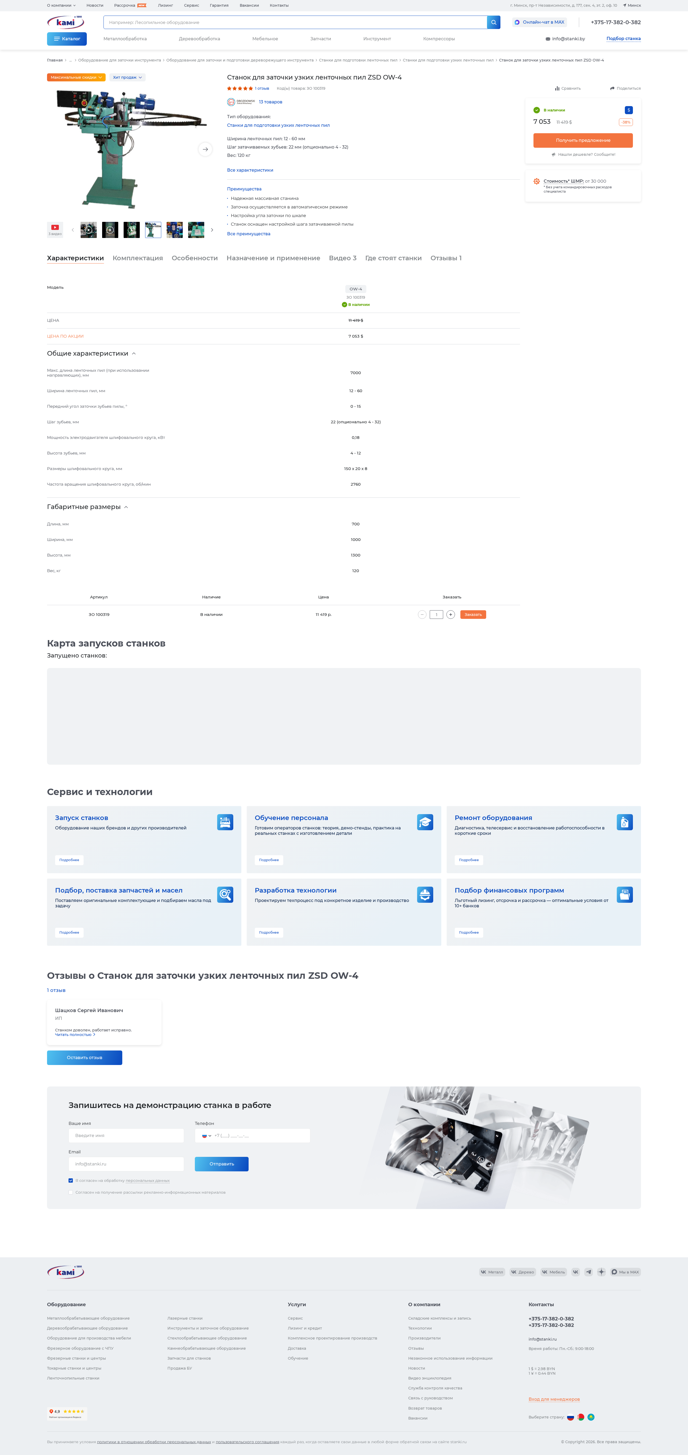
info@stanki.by (568, 38)
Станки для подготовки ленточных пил (358, 60)
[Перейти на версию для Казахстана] (590, 1417)
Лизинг (165, 5)
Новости (95, 5)
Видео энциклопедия (430, 1378)
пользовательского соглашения (247, 1441)
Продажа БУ (179, 1368)
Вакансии (249, 5)
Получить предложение (583, 140)
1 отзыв (262, 88)
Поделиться (629, 88)
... (70, 60)
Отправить (222, 1164)
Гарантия (219, 5)
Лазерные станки (185, 1318)
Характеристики (75, 258)
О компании (59, 5)
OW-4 (356, 288)
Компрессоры (439, 38)
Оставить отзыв (84, 1057)
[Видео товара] (89, 230)
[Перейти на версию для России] (570, 1417)
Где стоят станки (393, 258)
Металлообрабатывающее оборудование (88, 1318)
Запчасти (320, 38)
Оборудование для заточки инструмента (119, 60)
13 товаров (270, 101)
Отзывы (446, 258)
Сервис (191, 5)
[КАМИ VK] (575, 1272)
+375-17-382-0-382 (616, 22)
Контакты (279, 5)
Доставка (297, 1348)
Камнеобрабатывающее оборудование (206, 1348)
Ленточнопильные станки (73, 1378)
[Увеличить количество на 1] (450, 614)
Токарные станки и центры (74, 1368)
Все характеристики (250, 170)
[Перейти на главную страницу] (65, 1272)
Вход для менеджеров (554, 1399)
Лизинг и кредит (305, 1328)
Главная (55, 60)
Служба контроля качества (435, 1388)
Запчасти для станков (189, 1358)
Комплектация (138, 258)
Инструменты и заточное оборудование (208, 1328)
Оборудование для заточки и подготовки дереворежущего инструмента (240, 60)
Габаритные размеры (84, 507)
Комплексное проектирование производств (332, 1338)
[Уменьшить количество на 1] (422, 614)
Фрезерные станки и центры (76, 1358)
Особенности (195, 258)
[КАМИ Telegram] (588, 1272)
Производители (424, 1338)
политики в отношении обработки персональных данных (154, 1441)
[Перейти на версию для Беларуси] (580, 1417)
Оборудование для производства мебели (89, 1338)
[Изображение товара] (131, 149)
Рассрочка (124, 5)
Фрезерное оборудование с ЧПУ (80, 1348)
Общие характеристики (87, 353)
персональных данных (148, 1180)
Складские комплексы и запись (439, 1318)
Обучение (298, 1358)
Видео (343, 258)
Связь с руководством (430, 1398)
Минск (634, 5)
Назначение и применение (273, 258)
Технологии (420, 1328)
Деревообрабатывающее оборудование (87, 1328)
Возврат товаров (425, 1408)
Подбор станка (624, 38)
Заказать (473, 614)
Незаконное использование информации (450, 1358)
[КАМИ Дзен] (601, 1272)
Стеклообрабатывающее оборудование (207, 1338)
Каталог (71, 38)
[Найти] (493, 22)
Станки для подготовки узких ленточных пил (448, 60)
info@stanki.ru (543, 1339)
